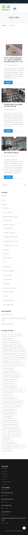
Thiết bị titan (6, 284)
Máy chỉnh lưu (6, 266)
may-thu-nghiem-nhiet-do (10, 424)
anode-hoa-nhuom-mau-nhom (11, 342)
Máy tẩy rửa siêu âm (8, 300)
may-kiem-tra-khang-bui (9, 387)
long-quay (5, 361)
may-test (18, 405)
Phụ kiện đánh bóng (8, 304)
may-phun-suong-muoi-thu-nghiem (12, 402)
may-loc (21, 390)
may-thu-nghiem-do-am (9, 420)
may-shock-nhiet (7, 405)
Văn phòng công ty (11, 153)
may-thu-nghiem (7, 417)
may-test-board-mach (9, 409)
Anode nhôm (5, 208)
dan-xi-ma (22, 353)
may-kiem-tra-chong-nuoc (10, 379)
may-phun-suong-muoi (9, 398)
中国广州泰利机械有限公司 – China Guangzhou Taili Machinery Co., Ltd (13, 60)
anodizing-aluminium (8, 350)
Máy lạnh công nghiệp (8, 271)
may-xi (5, 431)
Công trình (4, 196)
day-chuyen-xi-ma (8, 357)
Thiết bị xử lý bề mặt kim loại (9, 288)
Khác (4, 262)
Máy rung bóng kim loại (7, 499)
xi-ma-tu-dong (7, 450)
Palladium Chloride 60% (7, 324)
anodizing (19, 346)
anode (19, 335)
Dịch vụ (3, 200)
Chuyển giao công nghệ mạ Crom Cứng (13, 105)
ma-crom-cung (16, 361)
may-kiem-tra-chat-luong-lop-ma (12, 376)
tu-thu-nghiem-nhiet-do (9, 443)
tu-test (5, 435)
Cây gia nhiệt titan (6, 511)
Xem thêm (8, 82)
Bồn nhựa (5, 253)
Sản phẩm (4, 204)
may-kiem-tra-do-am (8, 383)
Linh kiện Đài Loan (8, 228)
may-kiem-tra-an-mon (18, 364)
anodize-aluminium (8, 346)
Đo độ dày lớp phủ (7, 220)
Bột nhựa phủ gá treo (7, 314)
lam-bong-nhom (20, 357)
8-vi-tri (12, 335)
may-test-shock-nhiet (9, 413)
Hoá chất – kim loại (7, 212)
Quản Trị (15, 65)
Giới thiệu (5, 474)
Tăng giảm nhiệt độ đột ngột (10, 237)
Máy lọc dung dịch (7, 275)
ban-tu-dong (21, 350)
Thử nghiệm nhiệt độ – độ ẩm (10, 241)
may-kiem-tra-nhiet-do (9, 390)
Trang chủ (4, 25)
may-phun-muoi (7, 394)
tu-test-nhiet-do (15, 435)
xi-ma (22, 446)
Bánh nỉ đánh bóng (6, 505)
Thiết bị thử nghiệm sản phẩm (10, 216)
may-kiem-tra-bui (7, 368)
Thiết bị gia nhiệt (7, 279)
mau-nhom (6, 364)
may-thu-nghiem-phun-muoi (10, 428)
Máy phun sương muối (8, 224)
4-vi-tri (5, 335)
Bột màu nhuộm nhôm (7, 492)
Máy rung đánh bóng (8, 291)
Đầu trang (24, 528)
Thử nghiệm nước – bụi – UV (10, 245)
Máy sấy (5, 296)
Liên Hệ (4, 484)
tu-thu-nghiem (7, 439)
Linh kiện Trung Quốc (9, 232)
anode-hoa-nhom (7, 338)
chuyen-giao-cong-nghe (9, 353)
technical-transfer (15, 431)
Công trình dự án (7, 481)
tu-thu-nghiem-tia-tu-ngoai (10, 446)
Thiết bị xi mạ (5, 250)
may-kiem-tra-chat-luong (9, 372)
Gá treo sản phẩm (7, 258)
